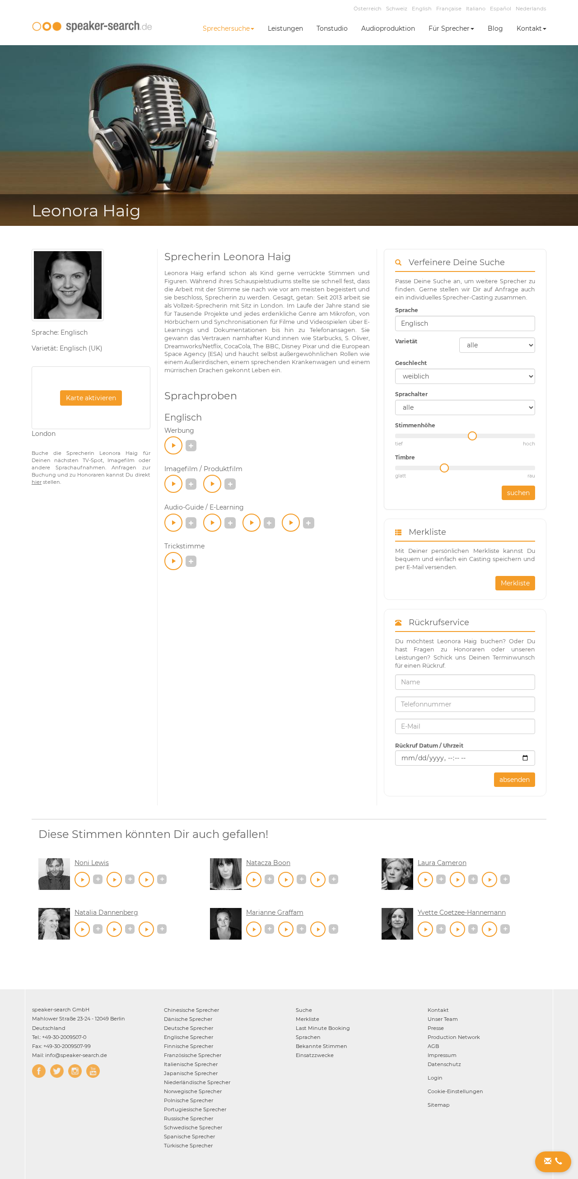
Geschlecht (411, 363)
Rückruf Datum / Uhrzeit (429, 745)
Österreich (368, 8)
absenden (514, 780)
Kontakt (529, 28)
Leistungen (285, 28)
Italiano (475, 8)
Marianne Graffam (274, 912)
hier (37, 482)
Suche (304, 1010)
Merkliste (515, 583)
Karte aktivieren (91, 398)
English (422, 8)
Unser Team (443, 1019)
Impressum (442, 1055)
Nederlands (531, 8)
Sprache (406, 310)
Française (448, 8)
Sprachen (308, 1037)
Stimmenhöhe (415, 425)
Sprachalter (411, 394)
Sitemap (439, 1105)
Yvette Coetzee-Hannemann (462, 912)
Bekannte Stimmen (321, 1046)
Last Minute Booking (323, 1028)
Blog (495, 28)
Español (500, 8)
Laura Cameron (442, 863)
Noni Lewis (92, 863)
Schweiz (396, 8)
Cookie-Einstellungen (455, 1091)
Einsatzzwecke (315, 1055)
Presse (436, 1028)
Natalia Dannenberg (106, 912)
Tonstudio (332, 28)
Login (435, 1078)
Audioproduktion (388, 28)
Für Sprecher (449, 28)
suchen (518, 493)
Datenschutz (444, 1064)
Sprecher (191, 1010)
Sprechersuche (226, 28)
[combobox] (465, 323)
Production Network (454, 1037)
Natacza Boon (268, 863)
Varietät (406, 341)
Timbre (405, 457)
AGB (433, 1046)
